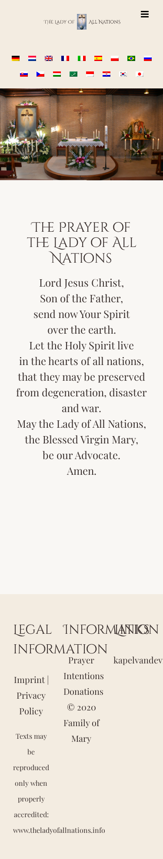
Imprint (29, 679)
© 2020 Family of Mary (81, 722)
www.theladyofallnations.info (59, 830)
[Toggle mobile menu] (145, 14)
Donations (83, 691)
